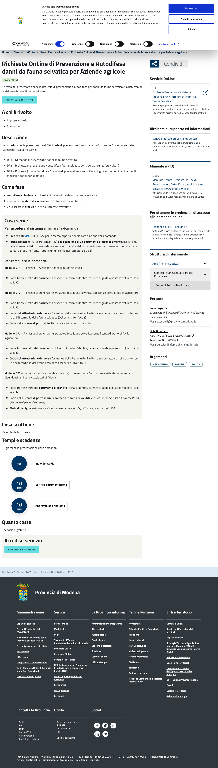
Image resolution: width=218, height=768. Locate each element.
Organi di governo (26, 623)
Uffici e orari (23, 657)
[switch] (89, 44)
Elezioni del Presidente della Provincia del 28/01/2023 (31, 639)
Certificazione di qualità (29, 676)
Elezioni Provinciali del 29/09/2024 (28, 630)
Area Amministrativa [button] (165, 263)
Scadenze (96, 651)
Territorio (134, 667)
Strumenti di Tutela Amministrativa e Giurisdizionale (71, 641)
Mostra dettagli (167, 44)
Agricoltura (160, 364)
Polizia (196, 364)
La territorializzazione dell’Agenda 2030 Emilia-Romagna (179, 671)
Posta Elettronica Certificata (163, 757)
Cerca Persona (26, 735)
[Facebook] (97, 726)
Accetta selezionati (191, 19)
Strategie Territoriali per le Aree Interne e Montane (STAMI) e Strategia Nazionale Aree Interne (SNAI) (183, 647)
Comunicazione (99, 656)
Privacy (20, 760)
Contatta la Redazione (30, 738)
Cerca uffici (60, 685)
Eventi (169, 685)
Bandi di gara (98, 640)
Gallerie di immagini (176, 696)
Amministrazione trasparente (107, 623)
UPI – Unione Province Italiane (182, 680)
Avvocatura (135, 623)
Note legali (81, 760)
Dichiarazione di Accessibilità (58, 760)
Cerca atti (59, 696)
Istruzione (134, 635)
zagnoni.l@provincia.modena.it (176, 321)
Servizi (18, 52)
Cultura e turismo (138, 673)
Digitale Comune (175, 637)
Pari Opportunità (137, 646)
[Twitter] (105, 726)
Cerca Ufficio (25, 732)
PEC (21, 725)
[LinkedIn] (97, 734)
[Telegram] (105, 734)
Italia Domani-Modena (178, 657)
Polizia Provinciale (138, 656)
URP (56, 635)
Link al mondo (64, 728)
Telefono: (156, 340)
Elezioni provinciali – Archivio (32, 646)
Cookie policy (33, 760)
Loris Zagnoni (158, 308)
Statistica (134, 662)
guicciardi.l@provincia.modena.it (177, 344)
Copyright (94, 760)
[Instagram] (113, 726)
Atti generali (23, 651)
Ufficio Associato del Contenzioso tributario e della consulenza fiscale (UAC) (71, 668)
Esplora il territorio (176, 691)
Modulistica (60, 629)
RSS (59, 731)
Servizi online (61, 623)
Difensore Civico (62, 648)
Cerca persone (61, 690)
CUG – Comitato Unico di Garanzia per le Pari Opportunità (34, 669)
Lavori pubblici (136, 640)
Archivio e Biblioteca (64, 654)
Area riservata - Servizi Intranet (68, 723)
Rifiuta (191, 29)
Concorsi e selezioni (102, 646)
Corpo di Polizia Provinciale (172, 285)
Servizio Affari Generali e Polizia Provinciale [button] (173, 274)
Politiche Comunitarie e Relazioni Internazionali (146, 680)
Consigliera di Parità (64, 659)
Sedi (21, 721)
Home (5, 52)
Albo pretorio (98, 629)
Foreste (179, 364)
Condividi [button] (173, 64)
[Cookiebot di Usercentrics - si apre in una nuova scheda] (21, 44)
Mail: (153, 321)
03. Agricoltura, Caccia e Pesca (46, 52)
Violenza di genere (138, 651)
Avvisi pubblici (99, 635)
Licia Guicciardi (159, 331)
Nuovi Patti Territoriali (177, 663)
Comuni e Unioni (174, 623)
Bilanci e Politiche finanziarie (144, 629)
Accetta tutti (191, 8)
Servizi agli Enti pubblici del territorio (68, 678)
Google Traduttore (66, 737)
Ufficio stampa (99, 662)
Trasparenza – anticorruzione (32, 662)
